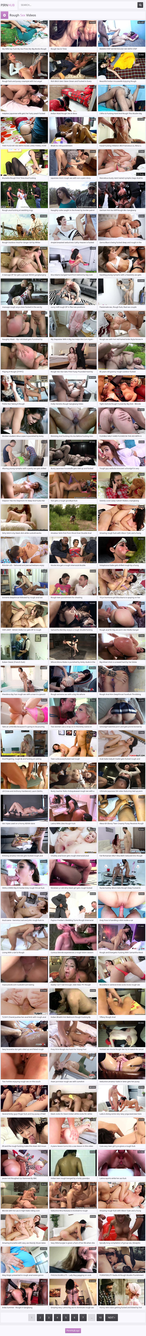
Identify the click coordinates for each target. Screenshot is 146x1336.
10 (100, 1317)
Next (111, 1317)
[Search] (140, 5)
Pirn (8, 5)
